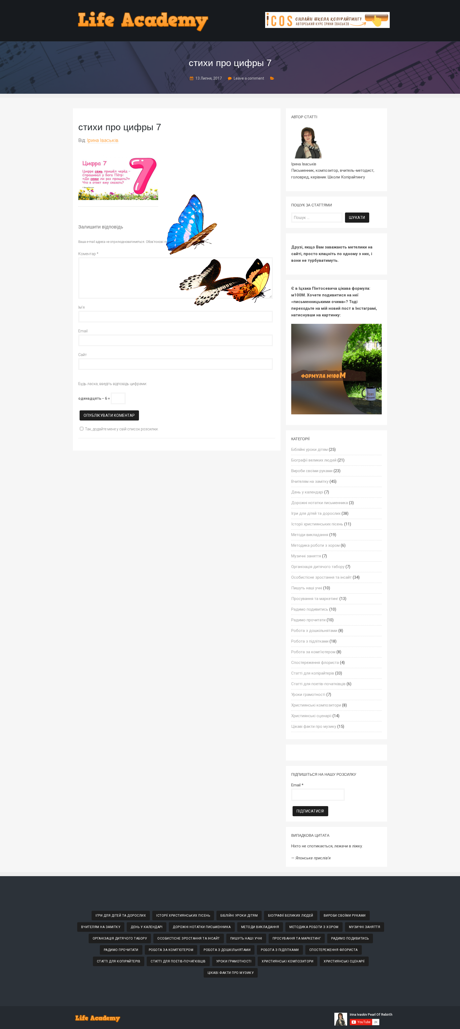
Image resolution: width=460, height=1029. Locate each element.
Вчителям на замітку (309, 481)
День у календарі (307, 492)
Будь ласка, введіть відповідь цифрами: (112, 384)
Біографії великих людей (313, 460)
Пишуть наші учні (306, 588)
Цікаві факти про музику (313, 726)
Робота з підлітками (309, 641)
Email (83, 331)
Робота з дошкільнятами (314, 630)
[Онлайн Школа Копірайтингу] (327, 26)
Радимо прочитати (308, 620)
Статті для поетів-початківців (318, 683)
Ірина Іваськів (102, 140)
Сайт (82, 355)
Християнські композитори (316, 705)
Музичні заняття (306, 556)
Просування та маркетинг (314, 598)
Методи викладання (309, 534)
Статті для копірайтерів (312, 673)
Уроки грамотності (308, 694)
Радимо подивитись (309, 609)
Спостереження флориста (315, 662)
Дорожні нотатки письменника (319, 502)
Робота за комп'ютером (313, 652)
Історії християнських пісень (317, 524)
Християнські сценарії (311, 715)
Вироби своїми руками (311, 470)
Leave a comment (249, 78)
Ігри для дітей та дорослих (315, 513)
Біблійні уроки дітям (309, 449)
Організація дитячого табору (317, 566)
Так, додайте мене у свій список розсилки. (121, 429)
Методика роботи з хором (315, 545)
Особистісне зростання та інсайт (321, 577)
